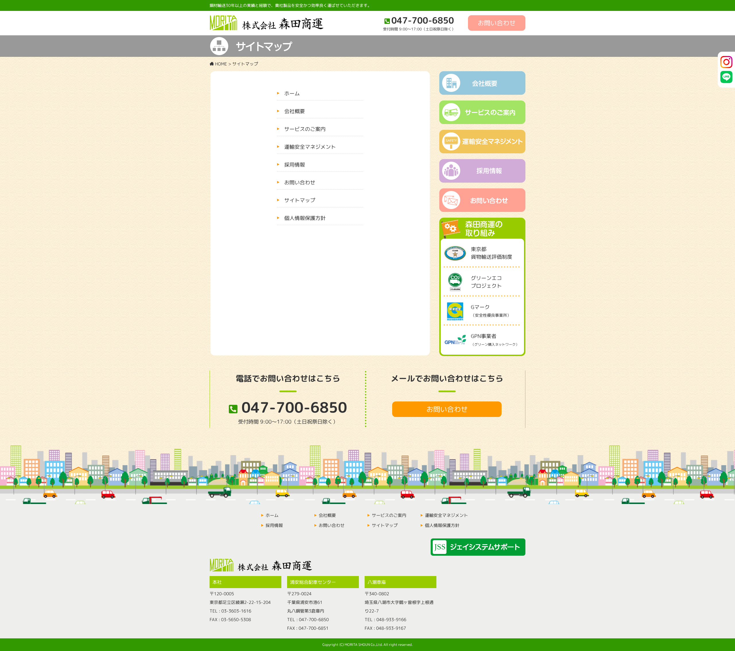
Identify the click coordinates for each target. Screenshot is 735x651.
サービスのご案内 (305, 129)
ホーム (292, 93)
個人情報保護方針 (305, 218)
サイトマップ (299, 200)
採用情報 (294, 164)
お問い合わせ (497, 22)
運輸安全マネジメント (310, 146)
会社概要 (294, 111)
